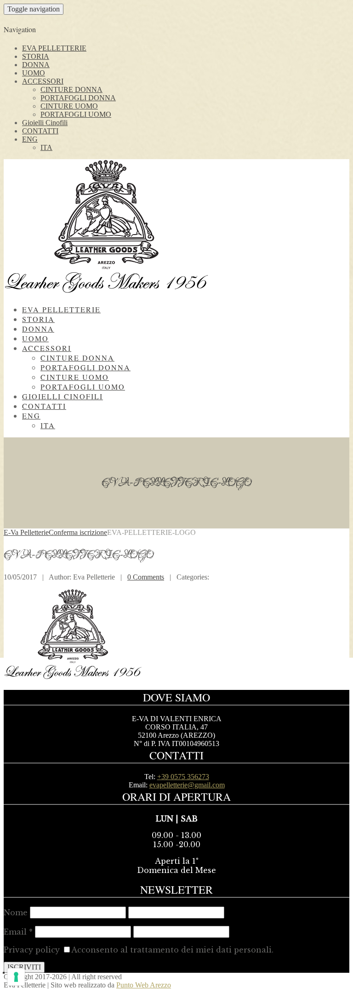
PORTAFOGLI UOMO (75, 114)
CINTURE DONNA (71, 89)
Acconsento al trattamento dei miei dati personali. (172, 949)
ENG (30, 139)
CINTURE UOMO (69, 106)
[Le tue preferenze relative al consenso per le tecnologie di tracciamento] (16, 977)
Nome (16, 912)
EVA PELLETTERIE (54, 48)
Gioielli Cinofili (45, 122)
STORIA (35, 56)
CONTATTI (40, 131)
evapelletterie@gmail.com (187, 785)
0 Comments (145, 577)
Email (18, 931)
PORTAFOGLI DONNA (78, 98)
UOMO (33, 73)
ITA (46, 147)
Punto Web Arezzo (143, 985)
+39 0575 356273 (183, 777)
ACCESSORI (42, 81)
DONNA (36, 65)
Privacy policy (32, 949)
